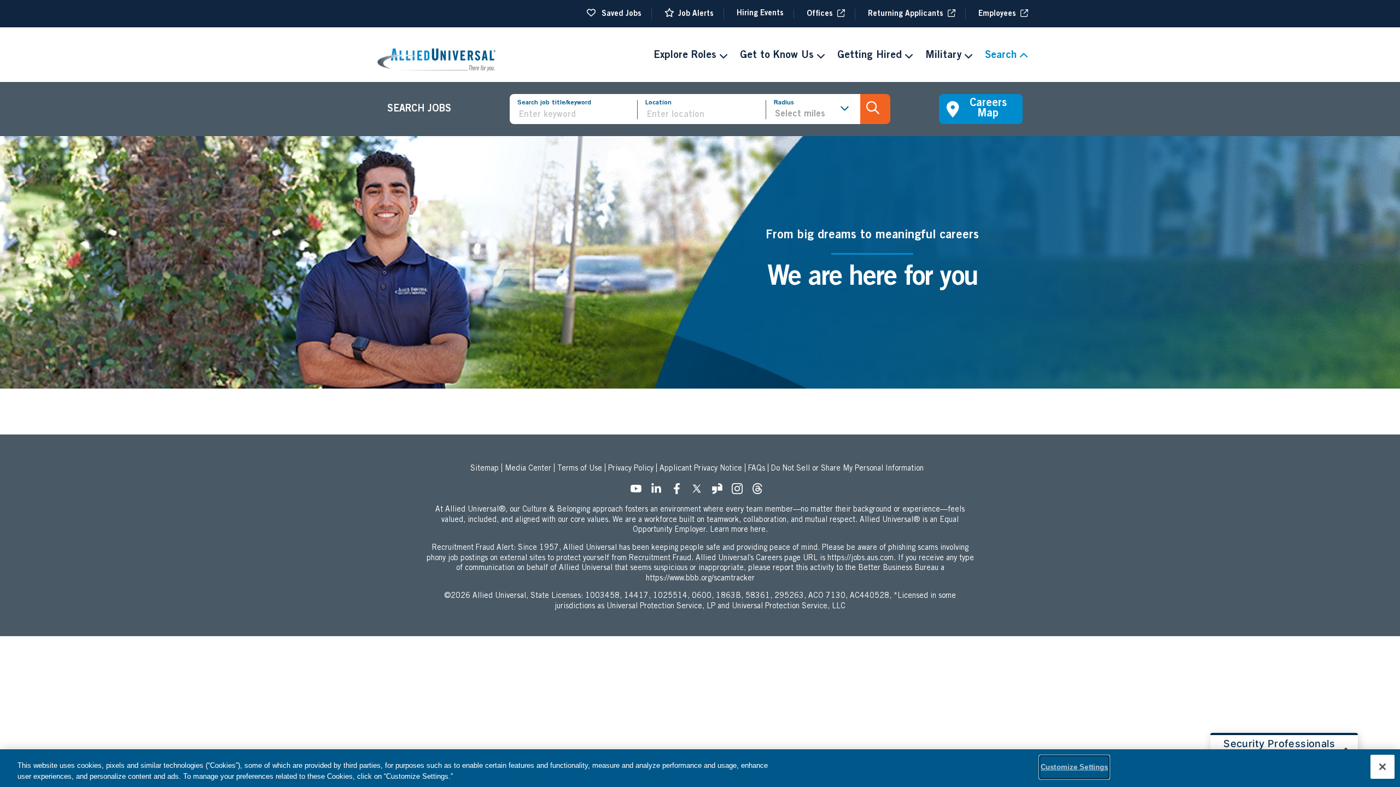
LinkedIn (659, 492)
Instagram (740, 492)
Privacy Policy (631, 469)
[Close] (1382, 767)
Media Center (528, 469)
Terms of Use (579, 469)
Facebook (680, 492)
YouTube (639, 492)
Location (658, 102)
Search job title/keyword (554, 102)
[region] (700, 768)
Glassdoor (720, 492)
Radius (784, 102)
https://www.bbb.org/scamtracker (700, 579)
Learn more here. (739, 530)
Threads (760, 492)
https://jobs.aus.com (860, 558)
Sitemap (484, 469)
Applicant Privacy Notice (701, 469)
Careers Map (988, 109)
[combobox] (705, 115)
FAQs (756, 469)
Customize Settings (1074, 767)
